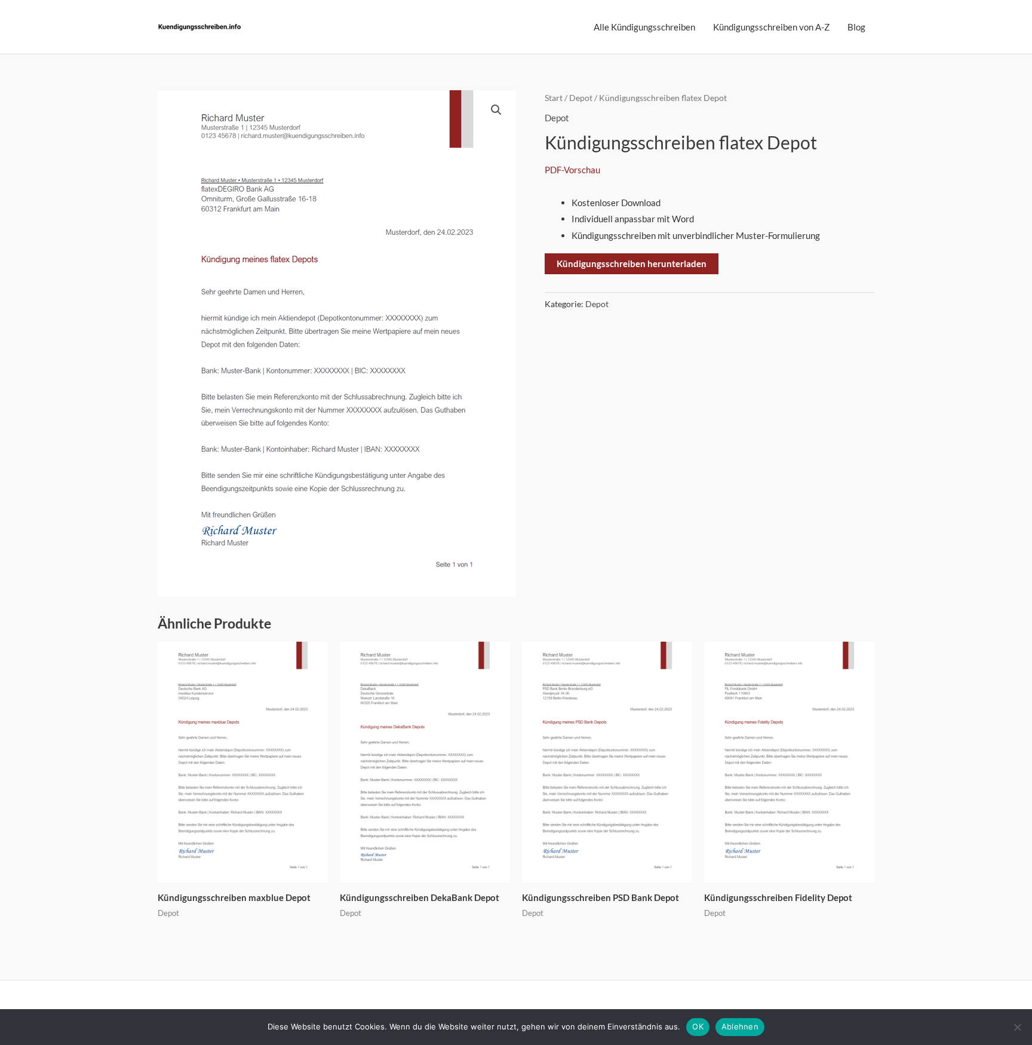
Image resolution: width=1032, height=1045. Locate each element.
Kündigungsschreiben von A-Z (771, 27)
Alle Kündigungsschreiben (644, 27)
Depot (580, 98)
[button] (496, 110)
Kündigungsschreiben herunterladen (632, 263)
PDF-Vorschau (572, 169)
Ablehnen (739, 1026)
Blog (856, 27)
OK (698, 1026)
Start (554, 98)
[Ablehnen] (1017, 1027)
